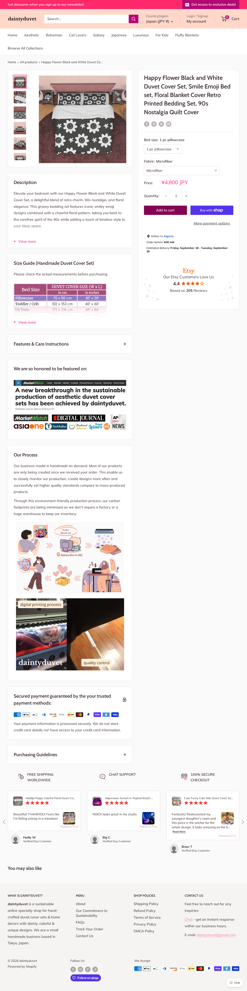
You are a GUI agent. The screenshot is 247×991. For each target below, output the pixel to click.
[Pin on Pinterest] (154, 124)
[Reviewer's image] (69, 821)
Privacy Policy (145, 924)
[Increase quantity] (186, 196)
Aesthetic (31, 35)
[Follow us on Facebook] (73, 969)
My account (196, 21)
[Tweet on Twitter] (161, 124)
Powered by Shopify (22, 966)
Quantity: (151, 196)
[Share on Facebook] (146, 124)
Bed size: (164, 140)
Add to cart (165, 210)
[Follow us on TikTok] (95, 969)
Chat (188, 919)
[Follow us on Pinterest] (88, 969)
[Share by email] (168, 124)
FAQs (80, 922)
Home (12, 35)
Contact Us (84, 936)
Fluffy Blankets (187, 35)
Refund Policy (145, 910)
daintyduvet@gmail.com (216, 935)
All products (28, 62)
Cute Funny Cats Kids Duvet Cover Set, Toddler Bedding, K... (209, 798)
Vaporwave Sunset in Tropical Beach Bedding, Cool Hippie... (130, 798)
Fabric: (158, 161)
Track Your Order (89, 929)
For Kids (162, 35)
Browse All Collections (25, 48)
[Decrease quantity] (166, 196)
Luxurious (141, 35)
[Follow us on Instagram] (80, 969)
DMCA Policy (144, 931)
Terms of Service (147, 917)
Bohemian (54, 35)
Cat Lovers (77, 35)
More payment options (212, 223)
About (80, 904)
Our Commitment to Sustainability (91, 913)
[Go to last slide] (4, 822)
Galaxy (99, 35)
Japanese (119, 35)
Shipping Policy (146, 904)
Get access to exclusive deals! (213, 4)
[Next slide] (242, 822)
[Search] (133, 18)
